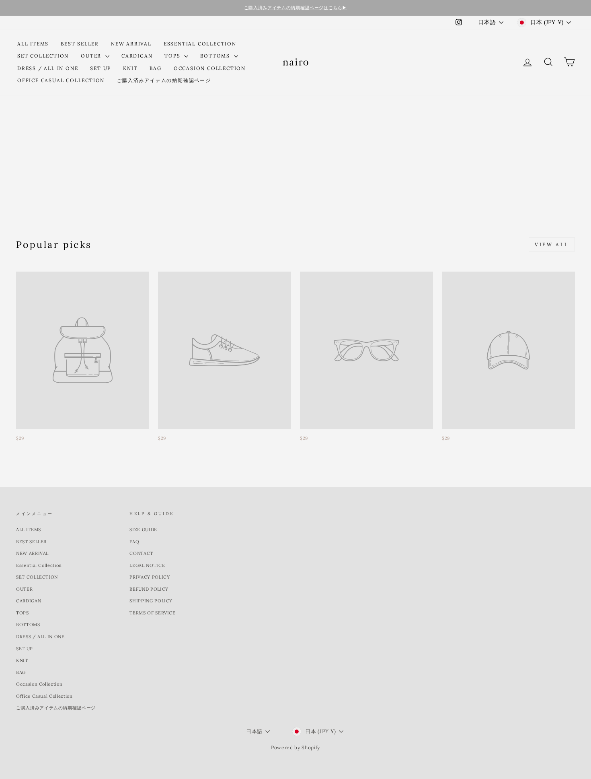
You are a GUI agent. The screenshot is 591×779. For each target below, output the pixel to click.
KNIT (130, 68)
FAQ (134, 541)
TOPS (173, 56)
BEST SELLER (80, 44)
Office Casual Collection (61, 80)
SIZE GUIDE (143, 529)
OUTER (92, 56)
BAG (155, 68)
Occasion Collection (210, 68)
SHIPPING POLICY (150, 601)
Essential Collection (200, 44)
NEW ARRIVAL (131, 44)
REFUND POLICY (148, 589)
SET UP (100, 68)
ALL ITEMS (33, 44)
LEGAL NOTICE (147, 565)
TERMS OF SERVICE (152, 613)
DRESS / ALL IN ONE (47, 68)
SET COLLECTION (43, 56)
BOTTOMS (216, 56)
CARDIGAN (136, 56)
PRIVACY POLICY (149, 577)
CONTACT (141, 553)
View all (552, 244)
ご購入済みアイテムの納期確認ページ (164, 80)
